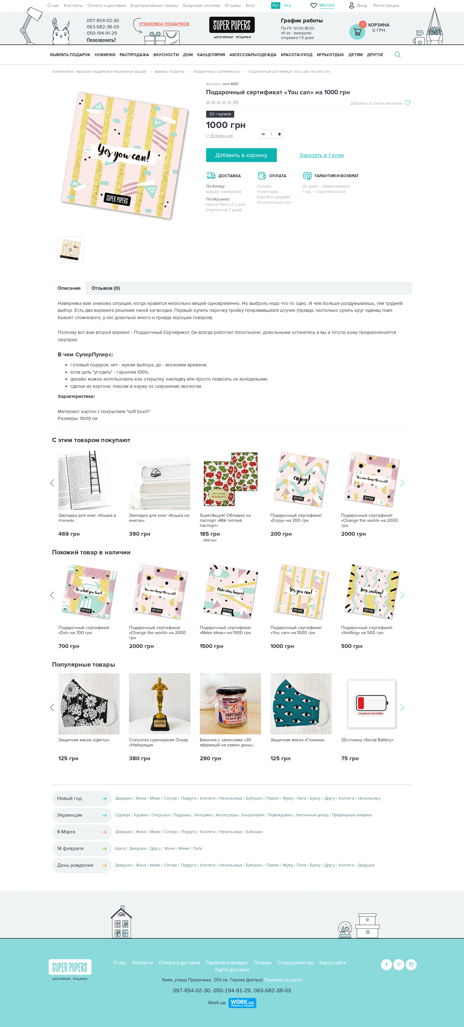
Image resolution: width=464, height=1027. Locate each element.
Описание (69, 288)
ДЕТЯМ (355, 54)
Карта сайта (332, 962)
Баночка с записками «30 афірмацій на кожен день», (227, 743)
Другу (329, 798)
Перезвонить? (101, 40)
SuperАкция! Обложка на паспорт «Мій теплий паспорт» (225, 520)
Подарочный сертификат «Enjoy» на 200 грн (296, 518)
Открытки (161, 815)
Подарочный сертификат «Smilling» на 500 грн (367, 630)
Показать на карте (283, 979)
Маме (155, 798)
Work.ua (216, 1002)
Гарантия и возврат (227, 962)
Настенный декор (312, 815)
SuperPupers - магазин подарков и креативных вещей (99, 72)
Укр (287, 5)
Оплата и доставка (106, 5)
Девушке (123, 798)
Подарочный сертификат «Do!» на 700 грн (84, 630)
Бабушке (254, 798)
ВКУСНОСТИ (166, 54)
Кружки (141, 815)
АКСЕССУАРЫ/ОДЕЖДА (253, 54)
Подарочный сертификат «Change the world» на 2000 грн (369, 520)
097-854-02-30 (191, 990)
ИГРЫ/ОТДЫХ (330, 54)
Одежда (122, 815)
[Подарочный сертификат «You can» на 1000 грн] (124, 155)
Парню (272, 798)
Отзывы (233, 5)
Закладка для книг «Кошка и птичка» (87, 518)
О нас (53, 5)
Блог (250, 5)
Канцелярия (252, 815)
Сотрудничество (295, 962)
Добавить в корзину (241, 155)
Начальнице (230, 798)
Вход (362, 5)
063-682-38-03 (272, 990)
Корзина (379, 25)
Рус (275, 5)
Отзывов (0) (106, 288)
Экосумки (203, 815)
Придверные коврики (352, 815)
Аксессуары (227, 815)
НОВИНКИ (105, 54)
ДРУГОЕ (375, 54)
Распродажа (134, 54)
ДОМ (188, 54)
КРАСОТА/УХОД (296, 54)
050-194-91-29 (232, 990)
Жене (141, 798)
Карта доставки (232, 969)
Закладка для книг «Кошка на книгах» (159, 518)
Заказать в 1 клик (322, 155)
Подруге (188, 798)
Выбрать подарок (70, 54)
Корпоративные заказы (154, 5)
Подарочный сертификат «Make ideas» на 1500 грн (225, 630)
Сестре (170, 798)
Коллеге (208, 798)
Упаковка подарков (164, 24)
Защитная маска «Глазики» (298, 740)
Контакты (73, 5)
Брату (315, 798)
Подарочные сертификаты (216, 72)
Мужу (288, 798)
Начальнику (369, 798)
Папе (301, 798)
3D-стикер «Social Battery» (367, 740)
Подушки (181, 815)
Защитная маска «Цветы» (84, 740)
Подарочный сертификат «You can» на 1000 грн (296, 630)
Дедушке (366, 865)
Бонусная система (201, 5)
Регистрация (386, 5)
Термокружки (280, 815)
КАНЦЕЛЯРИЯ (211, 54)
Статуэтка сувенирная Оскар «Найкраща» (158, 743)
